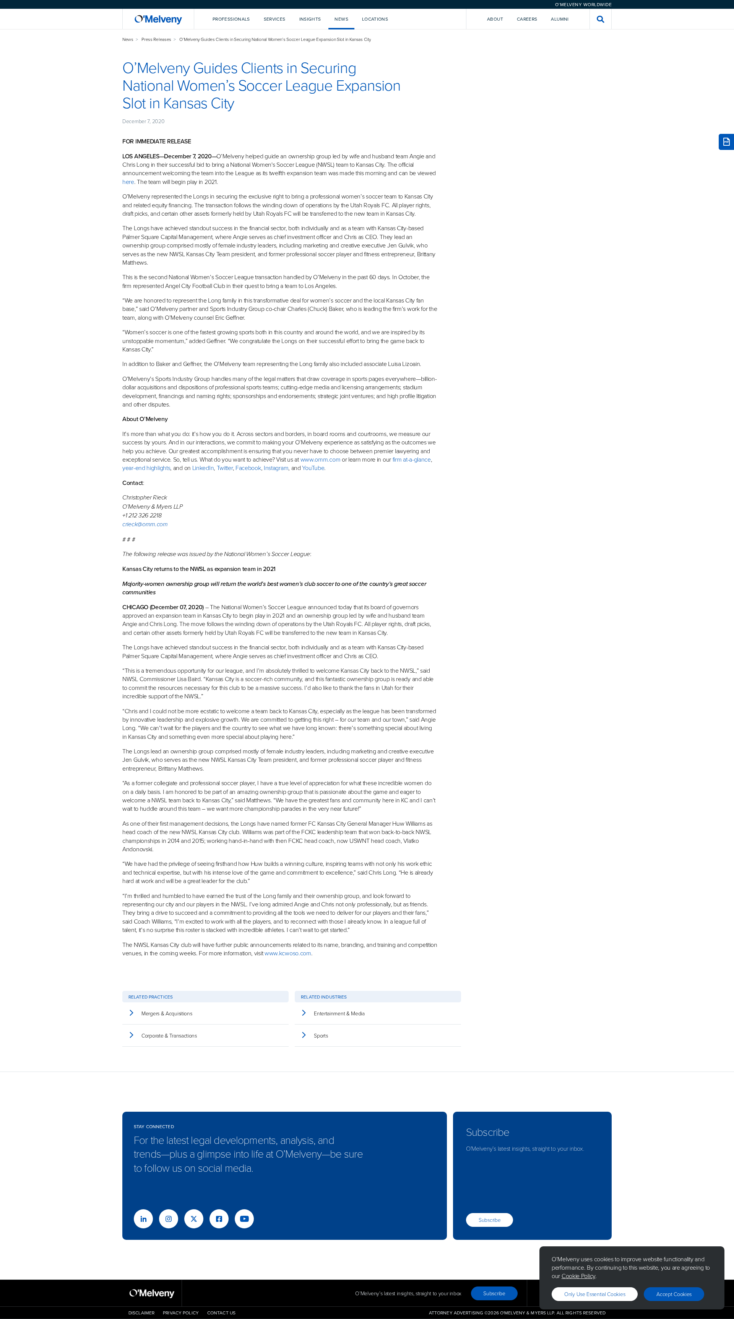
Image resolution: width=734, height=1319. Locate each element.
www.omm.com (320, 459)
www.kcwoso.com (288, 953)
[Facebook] (219, 1218)
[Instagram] (168, 1218)
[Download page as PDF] (726, 142)
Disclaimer (141, 1312)
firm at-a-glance (412, 459)
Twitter (224, 468)
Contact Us (221, 1312)
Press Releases (156, 39)
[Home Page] (158, 19)
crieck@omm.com (145, 524)
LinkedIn (203, 468)
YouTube (313, 468)
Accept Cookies (674, 1294)
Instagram (276, 468)
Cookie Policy (578, 1276)
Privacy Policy (181, 1312)
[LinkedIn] (143, 1218)
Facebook (248, 468)
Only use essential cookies (594, 1294)
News (127, 39)
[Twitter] (193, 1218)
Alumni (559, 19)
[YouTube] (244, 1218)
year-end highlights (146, 468)
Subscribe (489, 1219)
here (128, 181)
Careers (527, 19)
